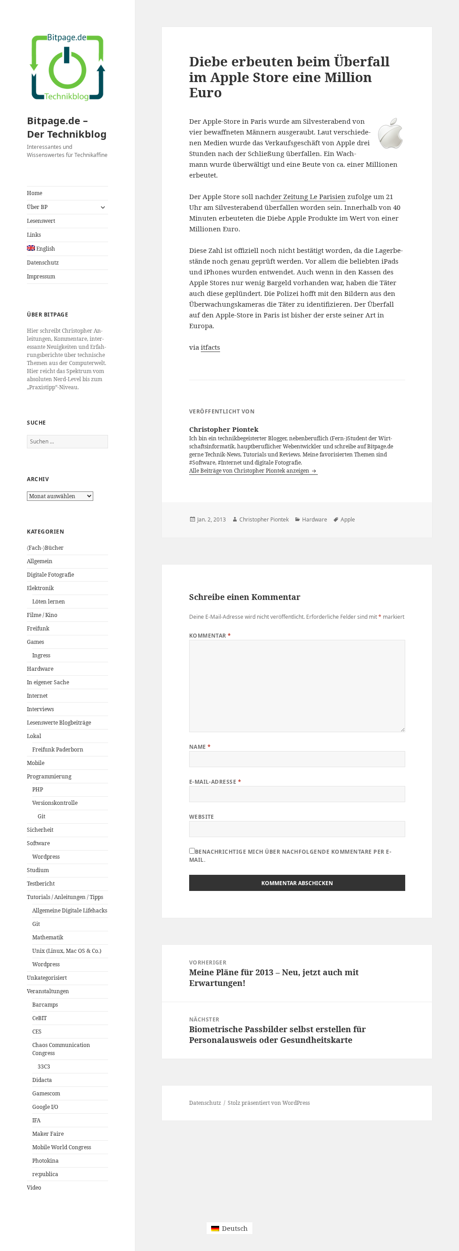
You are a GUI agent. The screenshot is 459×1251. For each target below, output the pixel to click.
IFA (36, 1120)
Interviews (40, 709)
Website (201, 817)
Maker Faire (48, 1134)
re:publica (45, 1174)
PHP (37, 789)
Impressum (41, 276)
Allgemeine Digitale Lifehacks (69, 910)
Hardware (40, 669)
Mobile (35, 763)
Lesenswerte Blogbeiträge (59, 722)
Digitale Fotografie (50, 574)
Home (34, 193)
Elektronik (40, 588)
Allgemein (39, 561)
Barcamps (45, 1004)
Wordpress (46, 856)
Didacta (42, 1080)
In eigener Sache (48, 682)
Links (34, 235)
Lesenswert (41, 221)
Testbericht (41, 883)
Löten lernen (48, 601)
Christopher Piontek (264, 519)
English (45, 248)
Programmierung (49, 776)
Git (41, 816)
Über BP (37, 207)
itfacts (210, 347)
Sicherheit (40, 830)
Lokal (34, 736)
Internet (37, 695)
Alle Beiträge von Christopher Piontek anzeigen (250, 470)
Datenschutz (43, 262)
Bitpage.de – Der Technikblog (67, 126)
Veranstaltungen (48, 991)
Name (200, 747)
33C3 (44, 1066)
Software (38, 843)
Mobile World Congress (61, 1147)
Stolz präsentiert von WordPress (269, 1103)
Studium (38, 870)
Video (34, 1187)
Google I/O (45, 1107)
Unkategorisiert (47, 978)
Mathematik (47, 937)
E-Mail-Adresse (215, 782)
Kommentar (210, 635)
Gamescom (46, 1093)
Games (35, 642)
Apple (348, 519)
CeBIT (39, 1018)
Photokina (45, 1160)
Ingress (41, 655)
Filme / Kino (42, 615)
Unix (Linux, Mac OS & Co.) (66, 951)
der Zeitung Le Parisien (308, 196)
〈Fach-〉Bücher (45, 548)
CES (37, 1031)
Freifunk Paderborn (57, 749)
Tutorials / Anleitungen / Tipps (65, 897)
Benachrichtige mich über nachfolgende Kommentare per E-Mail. (290, 856)
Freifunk (38, 628)
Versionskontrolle (55, 803)
